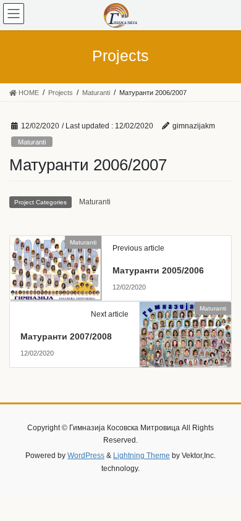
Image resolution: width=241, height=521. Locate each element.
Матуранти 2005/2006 (158, 270)
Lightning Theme (141, 455)
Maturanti (32, 142)
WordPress (85, 455)
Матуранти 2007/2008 (66, 336)
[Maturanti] (55, 267)
